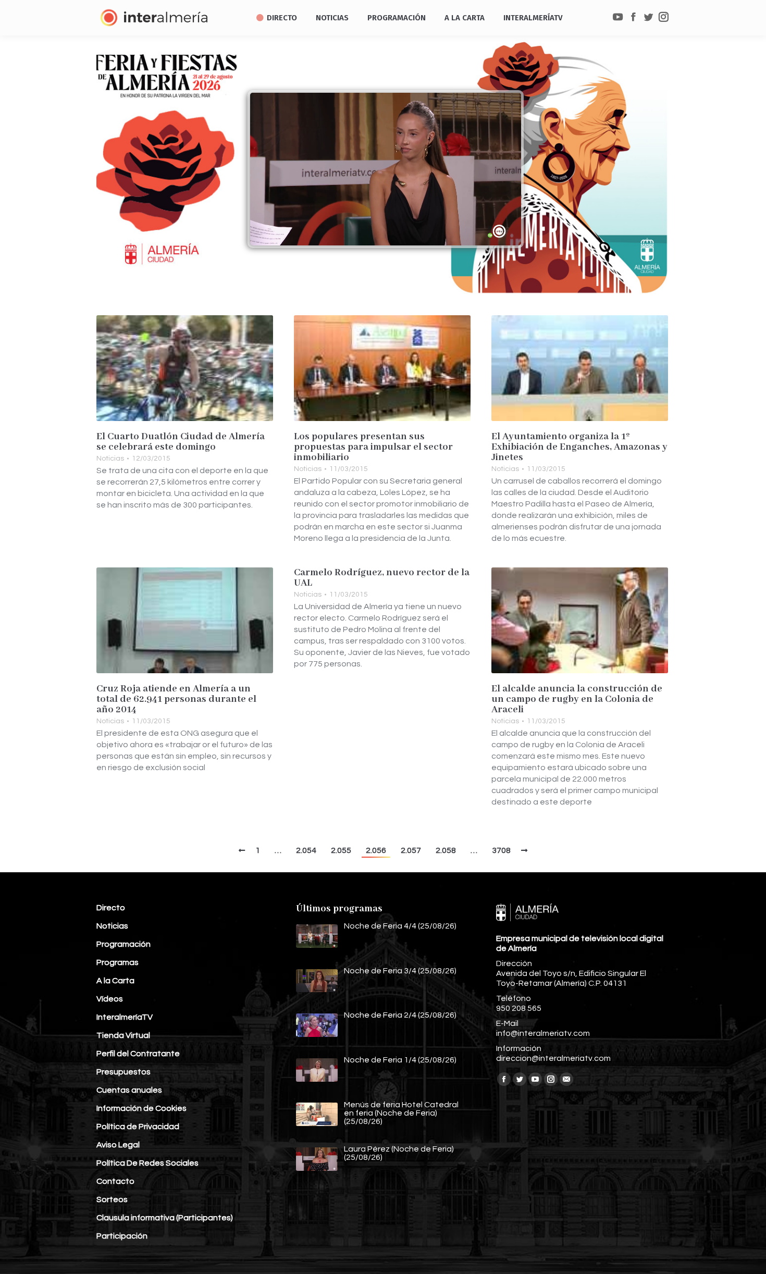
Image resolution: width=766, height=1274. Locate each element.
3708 (501, 850)
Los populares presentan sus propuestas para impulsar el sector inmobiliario (373, 447)
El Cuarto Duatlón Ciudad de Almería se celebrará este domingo (180, 441)
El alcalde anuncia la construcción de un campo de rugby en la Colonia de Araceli (576, 699)
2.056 (376, 850)
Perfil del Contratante (138, 1053)
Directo (110, 908)
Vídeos (109, 999)
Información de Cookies (141, 1108)
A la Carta (115, 980)
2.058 (446, 850)
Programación (123, 944)
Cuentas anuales (129, 1090)
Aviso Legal (118, 1145)
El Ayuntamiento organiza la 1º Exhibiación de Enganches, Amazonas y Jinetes (579, 447)
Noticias (110, 458)
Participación (121, 1236)
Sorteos (112, 1199)
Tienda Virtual (123, 1035)
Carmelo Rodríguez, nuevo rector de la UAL (382, 577)
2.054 (306, 850)
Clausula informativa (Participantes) (164, 1218)
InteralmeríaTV (124, 1017)
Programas (117, 962)
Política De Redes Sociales (147, 1163)
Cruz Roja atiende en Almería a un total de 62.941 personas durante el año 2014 (176, 699)
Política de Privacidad (137, 1126)
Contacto (115, 1181)
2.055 (341, 850)
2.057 (411, 850)
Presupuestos (123, 1072)
